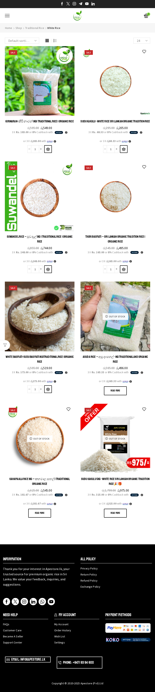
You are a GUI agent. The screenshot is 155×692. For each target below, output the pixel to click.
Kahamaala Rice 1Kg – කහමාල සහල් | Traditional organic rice (39, 481)
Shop (19, 28)
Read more (115, 390)
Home (8, 28)
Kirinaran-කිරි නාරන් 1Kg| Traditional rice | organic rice (39, 121)
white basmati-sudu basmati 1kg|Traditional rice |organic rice (40, 359)
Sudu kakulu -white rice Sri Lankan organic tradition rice (115, 121)
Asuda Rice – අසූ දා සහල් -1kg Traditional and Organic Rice (115, 359)
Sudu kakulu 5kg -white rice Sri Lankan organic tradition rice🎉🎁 (115, 481)
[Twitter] (68, 4)
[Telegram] (80, 4)
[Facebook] (62, 4)
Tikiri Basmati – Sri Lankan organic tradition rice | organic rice (115, 239)
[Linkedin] (93, 4)
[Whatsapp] (42, 601)
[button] (48, 149)
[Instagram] (74, 4)
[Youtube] (87, 4)
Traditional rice (34, 28)
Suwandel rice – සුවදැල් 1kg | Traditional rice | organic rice (39, 239)
